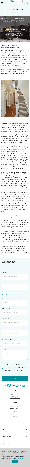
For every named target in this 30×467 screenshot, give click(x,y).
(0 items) (27, 3)
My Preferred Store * (7, 339)
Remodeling (23, 18)
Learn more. (21, 458)
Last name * (5, 283)
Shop (5, 429)
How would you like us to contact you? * (12, 298)
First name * (5, 272)
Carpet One (4, 18)
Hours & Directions (15, 398)
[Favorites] (24, 3)
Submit (15, 378)
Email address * (6, 318)
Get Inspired (7, 436)
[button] (21, 3)
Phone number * (6, 308)
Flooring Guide (14, 18)
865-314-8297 (15, 12)
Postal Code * (5, 329)
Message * (4, 349)
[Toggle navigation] (2, 3)
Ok (15, 461)
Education (6, 443)
